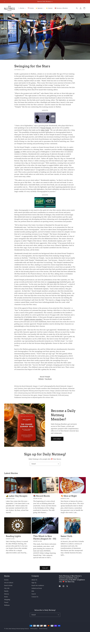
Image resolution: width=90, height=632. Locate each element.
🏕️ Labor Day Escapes (16, 496)
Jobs (33, 591)
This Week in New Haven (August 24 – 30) (44, 537)
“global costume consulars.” (33, 319)
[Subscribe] (58, 464)
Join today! (57, 439)
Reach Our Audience (38, 585)
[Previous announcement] (4, 1)
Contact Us (35, 597)
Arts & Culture (8, 582)
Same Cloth (66, 536)
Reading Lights (13, 536)
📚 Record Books (41, 496)
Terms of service (43, 628)
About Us (34, 580)
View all (45, 568)
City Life (6, 588)
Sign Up (34, 582)
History (6, 594)
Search (34, 594)
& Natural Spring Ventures (22, 628)
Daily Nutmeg (12, 628)
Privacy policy (34, 628)
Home (6, 597)
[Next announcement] (85, 1)
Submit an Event (37, 588)
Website (41, 379)
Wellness (7, 605)
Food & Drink (8, 585)
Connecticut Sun (53, 282)
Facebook (48, 379)
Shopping (7, 599)
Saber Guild (45, 130)
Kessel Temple (46, 128)
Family (6, 591)
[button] (22, 8)
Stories (7, 576)
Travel (6, 602)
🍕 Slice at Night (69, 496)
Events (6, 580)
